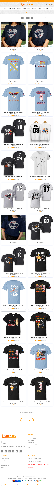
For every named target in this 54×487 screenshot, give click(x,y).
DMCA (2, 467)
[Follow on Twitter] (6, 451)
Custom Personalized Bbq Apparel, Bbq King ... (13, 305)
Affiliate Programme (5, 465)
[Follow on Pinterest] (13, 451)
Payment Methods (32, 438)
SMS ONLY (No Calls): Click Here (34, 461)
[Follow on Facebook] (2, 451)
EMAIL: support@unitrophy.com (34, 458)
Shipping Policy (31, 442)
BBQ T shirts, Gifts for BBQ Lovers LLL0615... (13, 112)
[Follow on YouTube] (17, 451)
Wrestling (19, 8)
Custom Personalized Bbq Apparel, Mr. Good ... (13, 401)
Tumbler (39, 8)
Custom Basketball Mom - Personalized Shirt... (40, 144)
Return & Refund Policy (33, 444)
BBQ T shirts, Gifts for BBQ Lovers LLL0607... (13, 80)
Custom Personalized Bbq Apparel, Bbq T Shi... (40, 305)
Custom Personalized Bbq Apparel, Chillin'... (40, 273)
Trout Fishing (45, 8)
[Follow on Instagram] (9, 451)
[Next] (53, 8)
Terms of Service (4, 463)
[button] (11, 50)
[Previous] (1, 8)
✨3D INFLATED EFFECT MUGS (8, 8)
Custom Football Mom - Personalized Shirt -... (13, 176)
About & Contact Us (5, 458)
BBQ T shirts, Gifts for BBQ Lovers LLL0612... (40, 80)
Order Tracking (31, 440)
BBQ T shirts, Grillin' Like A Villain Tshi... (40, 112)
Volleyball (34, 8)
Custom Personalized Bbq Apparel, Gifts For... (40, 369)
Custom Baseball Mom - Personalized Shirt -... (13, 144)
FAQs (29, 447)
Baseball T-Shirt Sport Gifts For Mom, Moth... (13, 47)
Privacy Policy (4, 460)
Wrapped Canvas (26, 8)
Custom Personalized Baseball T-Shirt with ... (13, 208)
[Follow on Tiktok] (20, 451)
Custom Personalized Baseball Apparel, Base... (40, 176)
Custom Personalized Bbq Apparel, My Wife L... (40, 401)
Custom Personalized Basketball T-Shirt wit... (40, 240)
